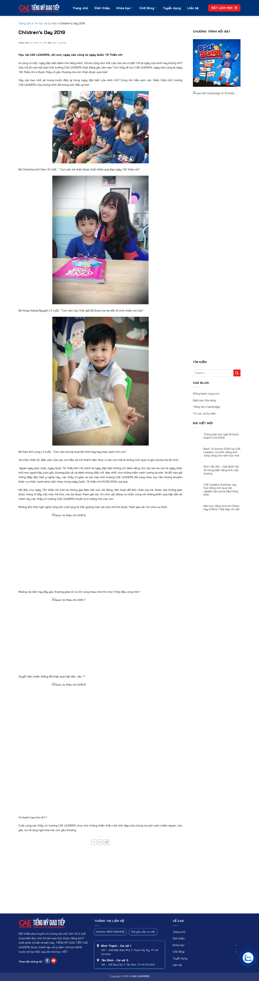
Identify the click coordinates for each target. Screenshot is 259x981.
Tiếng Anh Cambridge (206, 406)
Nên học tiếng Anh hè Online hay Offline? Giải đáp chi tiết (222, 507)
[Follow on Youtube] (54, 961)
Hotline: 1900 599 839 (110, 931)
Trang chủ (80, 8)
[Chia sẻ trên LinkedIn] (107, 842)
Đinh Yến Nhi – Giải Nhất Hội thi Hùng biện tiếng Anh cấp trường (221, 470)
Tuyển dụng (172, 8)
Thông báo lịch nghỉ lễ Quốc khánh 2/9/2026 (221, 436)
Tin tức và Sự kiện (45, 23)
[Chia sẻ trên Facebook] (94, 842)
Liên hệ (192, 8)
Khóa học (123, 8)
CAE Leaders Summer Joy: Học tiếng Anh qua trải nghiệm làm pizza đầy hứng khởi (221, 489)
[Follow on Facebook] (47, 961)
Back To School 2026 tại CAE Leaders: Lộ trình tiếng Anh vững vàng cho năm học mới (222, 452)
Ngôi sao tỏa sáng (204, 400)
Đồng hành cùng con (206, 393)
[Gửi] (237, 373)
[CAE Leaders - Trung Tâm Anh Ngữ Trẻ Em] (42, 8)
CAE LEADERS (59, 43)
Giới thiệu (102, 8)
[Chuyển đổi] (236, 945)
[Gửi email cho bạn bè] (100, 842)
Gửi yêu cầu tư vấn (143, 931)
